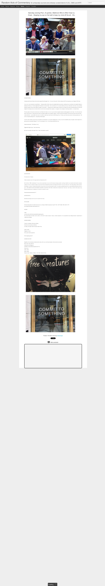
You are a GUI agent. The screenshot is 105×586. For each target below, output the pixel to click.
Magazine (12, 6)
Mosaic (18, 6)
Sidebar (22, 6)
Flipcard (7, 6)
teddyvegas (60, 335)
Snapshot (28, 6)
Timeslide (33, 6)
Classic (2, 6)
